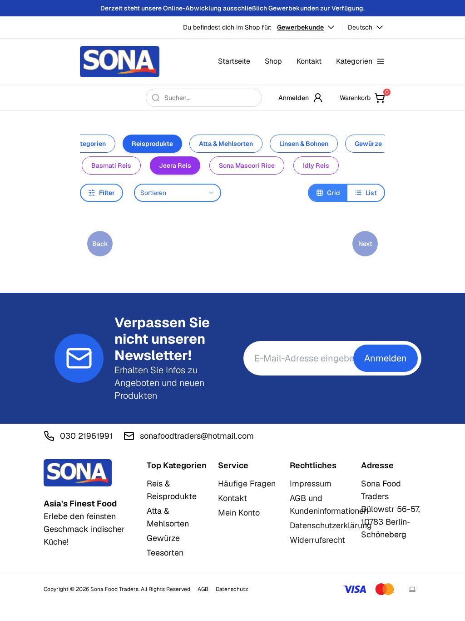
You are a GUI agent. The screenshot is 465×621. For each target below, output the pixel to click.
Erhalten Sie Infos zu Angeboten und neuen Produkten (159, 382)
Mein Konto (239, 512)
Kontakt (309, 61)
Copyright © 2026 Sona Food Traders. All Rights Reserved (117, 589)
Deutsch (360, 27)
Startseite (234, 61)
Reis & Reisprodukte (172, 489)
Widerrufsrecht (317, 540)
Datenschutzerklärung (331, 525)
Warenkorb (362, 97)
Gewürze (368, 144)
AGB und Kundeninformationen (329, 504)
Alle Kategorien (82, 144)
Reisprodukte (152, 144)
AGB (203, 589)
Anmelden (293, 98)
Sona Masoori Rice (247, 165)
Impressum (310, 483)
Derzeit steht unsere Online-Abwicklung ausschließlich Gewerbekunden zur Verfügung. (232, 8)
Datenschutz (232, 589)
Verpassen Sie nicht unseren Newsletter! (162, 339)
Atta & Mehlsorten (226, 144)
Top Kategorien (177, 465)
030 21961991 (86, 436)
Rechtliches (313, 465)
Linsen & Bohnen (303, 144)
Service (233, 465)
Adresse (377, 465)
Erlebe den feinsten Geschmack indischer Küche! (84, 522)
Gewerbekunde (300, 27)
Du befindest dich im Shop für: (227, 27)
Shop (273, 61)
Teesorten (165, 552)
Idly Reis (316, 165)
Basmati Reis (111, 165)
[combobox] (177, 193)
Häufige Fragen (247, 483)
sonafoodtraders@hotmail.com (197, 436)
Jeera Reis (175, 165)
